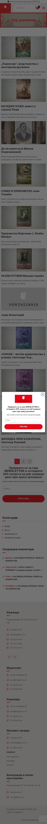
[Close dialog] (42, 394)
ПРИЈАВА (23, 426)
